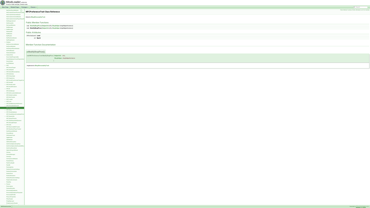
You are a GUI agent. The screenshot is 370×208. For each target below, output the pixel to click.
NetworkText (9, 55)
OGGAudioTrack (10, 135)
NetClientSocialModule (12, 10)
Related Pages (15, 7)
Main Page (5, 7)
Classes (33, 7)
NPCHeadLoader (11, 84)
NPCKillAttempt (10, 91)
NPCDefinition (10, 74)
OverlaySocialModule (12, 158)
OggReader (9, 137)
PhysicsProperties (11, 197)
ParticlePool (9, 173)
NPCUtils (8, 124)
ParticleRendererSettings (13, 177)
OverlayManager (10, 154)
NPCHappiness (10, 78)
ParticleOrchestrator (11, 171)
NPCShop (9, 110)
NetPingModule (10, 40)
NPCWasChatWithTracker (13, 127)
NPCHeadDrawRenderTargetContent (16, 80)
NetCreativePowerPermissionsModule (16, 12)
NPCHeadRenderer (11, 86)
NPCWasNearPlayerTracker (13, 129)
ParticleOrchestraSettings (13, 169)
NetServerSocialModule (12, 44)
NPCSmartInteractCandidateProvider (16, 114)
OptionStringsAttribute (12, 150)
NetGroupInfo (9, 23)
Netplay (8, 42)
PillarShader (9, 199)
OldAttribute (9, 139)
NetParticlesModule (11, 38)
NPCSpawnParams (11, 118)
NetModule (9, 33)
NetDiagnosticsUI (11, 21)
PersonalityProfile (11, 194)
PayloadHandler (10, 188)
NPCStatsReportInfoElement (13, 120)
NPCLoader (9, 99)
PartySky (8, 182)
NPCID (8, 88)
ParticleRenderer (10, 175)
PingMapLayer (10, 201)
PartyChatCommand (11, 180)
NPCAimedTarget (11, 67)
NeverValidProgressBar (12, 57)
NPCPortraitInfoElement (12, 105)
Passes (8, 184)
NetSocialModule (10, 46)
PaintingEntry (9, 167)
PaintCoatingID (10, 163)
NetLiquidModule (10, 25)
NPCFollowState (10, 76)
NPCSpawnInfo (10, 116)
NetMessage (9, 29)
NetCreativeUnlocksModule (13, 16)
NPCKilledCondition (11, 95)
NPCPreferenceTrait (11, 108)
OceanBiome (9, 133)
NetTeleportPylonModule (12, 48)
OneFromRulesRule (11, 148)
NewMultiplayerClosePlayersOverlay (16, 59)
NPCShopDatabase (11, 112)
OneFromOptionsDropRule (13, 144)
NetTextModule (10, 50)
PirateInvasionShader (12, 203)
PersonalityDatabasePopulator (14, 192)
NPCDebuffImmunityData (13, 72)
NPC (7, 65)
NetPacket (9, 35)
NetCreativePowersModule (13, 14)
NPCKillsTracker (10, 97)
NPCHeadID (9, 82)
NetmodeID (9, 31)
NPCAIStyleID (10, 69)
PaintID (8, 165)
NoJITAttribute (10, 63)
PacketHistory (10, 160)
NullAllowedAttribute (11, 131)
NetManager (9, 27)
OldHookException (11, 141)
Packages (24, 7)
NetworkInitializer (10, 52)
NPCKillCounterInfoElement (13, 93)
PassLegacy (9, 186)
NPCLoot (8, 101)
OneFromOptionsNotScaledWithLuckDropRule (18, 146)
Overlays (8, 156)
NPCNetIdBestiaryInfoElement (14, 103)
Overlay (8, 152)
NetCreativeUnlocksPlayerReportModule (17, 19)
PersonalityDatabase (11, 190)
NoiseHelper (9, 61)
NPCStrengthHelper (11, 122)
